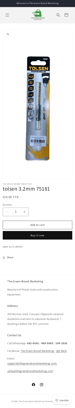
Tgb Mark (61, 351)
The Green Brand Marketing (37, 351)
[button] (7, 15)
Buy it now (37, 235)
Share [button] (10, 257)
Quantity (7, 204)
